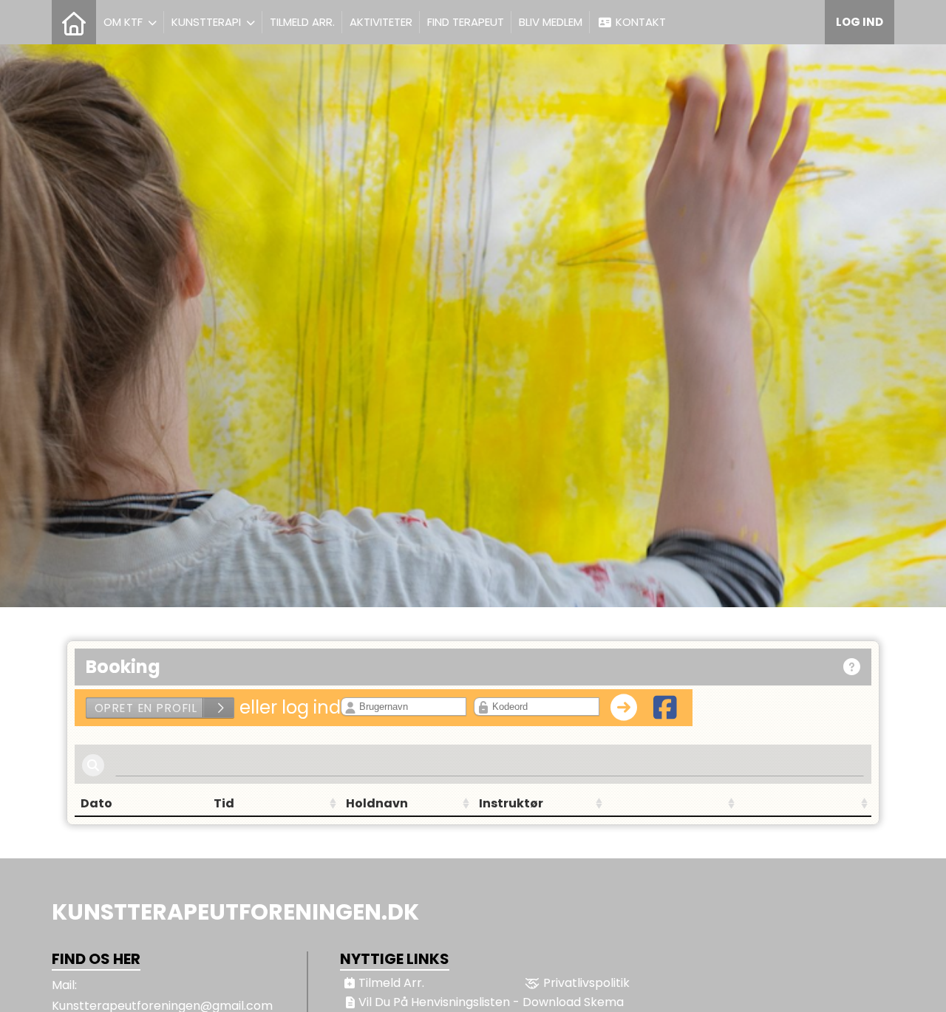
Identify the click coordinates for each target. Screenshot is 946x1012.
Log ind (859, 22)
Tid (224, 803)
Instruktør (511, 803)
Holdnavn (377, 803)
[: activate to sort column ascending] (672, 803)
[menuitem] (74, 22)
